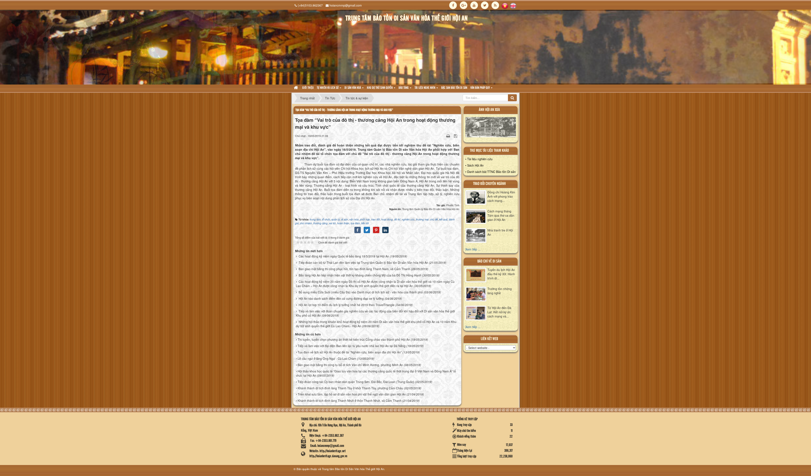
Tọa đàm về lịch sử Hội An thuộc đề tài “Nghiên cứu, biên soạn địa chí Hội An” (350, 352)
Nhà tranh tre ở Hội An (500, 232)
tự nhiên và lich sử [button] (328, 87)
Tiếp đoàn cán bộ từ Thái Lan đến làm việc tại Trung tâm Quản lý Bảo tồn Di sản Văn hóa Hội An (363, 262)
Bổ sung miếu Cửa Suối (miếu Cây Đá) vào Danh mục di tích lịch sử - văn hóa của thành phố (361, 292)
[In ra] (448, 136)
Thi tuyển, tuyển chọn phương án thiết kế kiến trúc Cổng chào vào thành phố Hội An (354, 339)
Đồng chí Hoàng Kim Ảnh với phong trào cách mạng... (501, 196)
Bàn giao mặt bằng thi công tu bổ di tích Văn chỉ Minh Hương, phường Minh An (350, 365)
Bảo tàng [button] (404, 87)
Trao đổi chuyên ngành (489, 184)
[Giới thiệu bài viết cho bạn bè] (442, 136)
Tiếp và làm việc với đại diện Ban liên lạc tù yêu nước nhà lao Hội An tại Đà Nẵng (352, 346)
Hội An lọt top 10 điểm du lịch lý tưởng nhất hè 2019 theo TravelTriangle (347, 305)
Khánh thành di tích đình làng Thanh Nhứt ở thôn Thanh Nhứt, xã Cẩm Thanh (349, 400)
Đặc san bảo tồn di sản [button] (454, 87)
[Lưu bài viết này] (456, 136)
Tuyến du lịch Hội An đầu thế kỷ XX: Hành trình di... (501, 274)
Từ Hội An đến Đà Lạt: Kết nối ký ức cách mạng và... (499, 312)
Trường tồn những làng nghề (499, 291)
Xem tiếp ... (472, 249)
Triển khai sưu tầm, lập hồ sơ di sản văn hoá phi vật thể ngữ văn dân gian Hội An (352, 394)
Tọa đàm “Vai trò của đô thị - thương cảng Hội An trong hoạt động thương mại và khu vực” (344, 110)
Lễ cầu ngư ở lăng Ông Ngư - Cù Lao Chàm (327, 358)
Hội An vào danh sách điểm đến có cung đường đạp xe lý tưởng (341, 298)
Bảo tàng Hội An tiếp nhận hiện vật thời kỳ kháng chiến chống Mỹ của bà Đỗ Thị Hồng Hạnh (360, 275)
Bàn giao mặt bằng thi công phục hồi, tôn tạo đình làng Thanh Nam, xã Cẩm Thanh (354, 269)
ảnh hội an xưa (489, 110)
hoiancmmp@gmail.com (345, 5)
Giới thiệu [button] (308, 87)
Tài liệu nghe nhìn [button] (425, 87)
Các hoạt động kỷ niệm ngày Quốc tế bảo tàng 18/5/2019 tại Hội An (344, 256)
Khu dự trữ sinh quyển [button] (380, 87)
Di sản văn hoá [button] (353, 87)
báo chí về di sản (489, 261)
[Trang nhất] (296, 88)
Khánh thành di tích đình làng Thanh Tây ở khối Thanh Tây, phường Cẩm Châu (350, 388)
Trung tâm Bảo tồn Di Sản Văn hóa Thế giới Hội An (353, 469)
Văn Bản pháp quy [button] (480, 87)
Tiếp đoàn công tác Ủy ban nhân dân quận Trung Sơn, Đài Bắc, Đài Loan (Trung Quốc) (356, 382)
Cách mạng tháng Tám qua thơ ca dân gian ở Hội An (500, 215)
